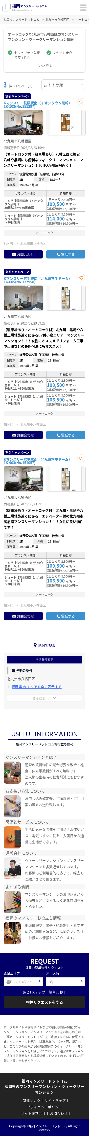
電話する (68, 254)
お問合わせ (25, 254)
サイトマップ (55, 1100)
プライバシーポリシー (44, 1106)
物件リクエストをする (44, 1002)
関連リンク (32, 1100)
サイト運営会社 (33, 1113)
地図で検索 (46, 645)
